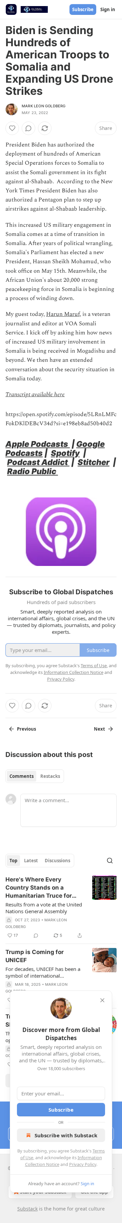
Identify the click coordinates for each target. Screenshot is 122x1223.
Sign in (107, 9)
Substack (27, 1208)
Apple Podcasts (37, 444)
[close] (102, 1000)
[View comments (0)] (28, 128)
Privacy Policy (82, 1164)
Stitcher (93, 462)
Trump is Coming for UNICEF (34, 956)
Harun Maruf (63, 314)
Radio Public (32, 471)
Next (99, 729)
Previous (26, 729)
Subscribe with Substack (66, 1135)
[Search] (110, 860)
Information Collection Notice (73, 672)
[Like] (12, 128)
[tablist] (34, 776)
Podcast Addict (38, 462)
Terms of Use (94, 665)
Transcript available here (35, 394)
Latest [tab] (31, 861)
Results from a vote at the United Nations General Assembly (43, 908)
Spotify (65, 453)
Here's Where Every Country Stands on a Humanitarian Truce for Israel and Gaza (38, 888)
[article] (61, 907)
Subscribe (83, 9)
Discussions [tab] (57, 861)
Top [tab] (13, 861)
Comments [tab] (21, 776)
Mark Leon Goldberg (44, 106)
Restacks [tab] (50, 776)
